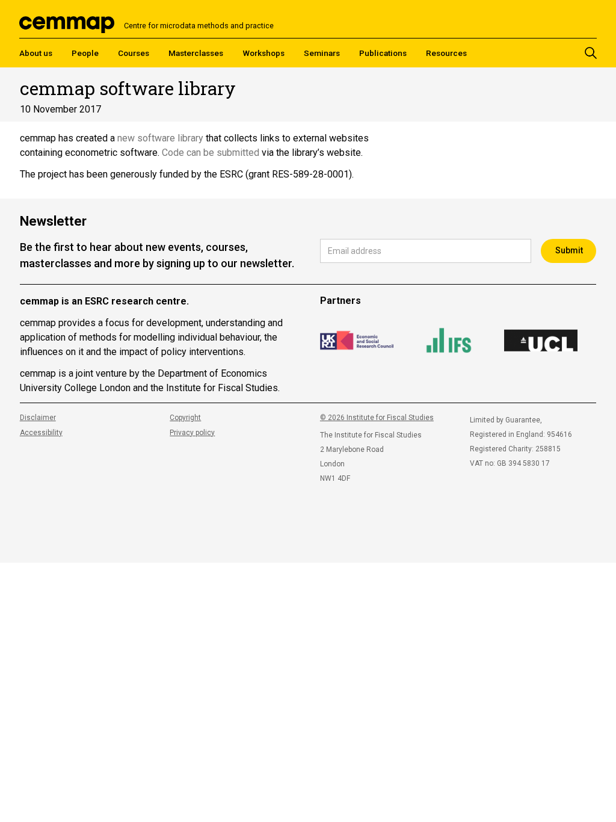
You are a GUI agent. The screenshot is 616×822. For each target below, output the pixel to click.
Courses (133, 53)
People (85, 53)
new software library (160, 138)
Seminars (322, 53)
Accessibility (41, 432)
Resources (446, 53)
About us (35, 53)
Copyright (185, 417)
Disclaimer (38, 417)
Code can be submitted (210, 152)
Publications (383, 53)
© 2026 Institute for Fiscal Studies (377, 417)
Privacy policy (192, 432)
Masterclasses (195, 53)
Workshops (263, 53)
